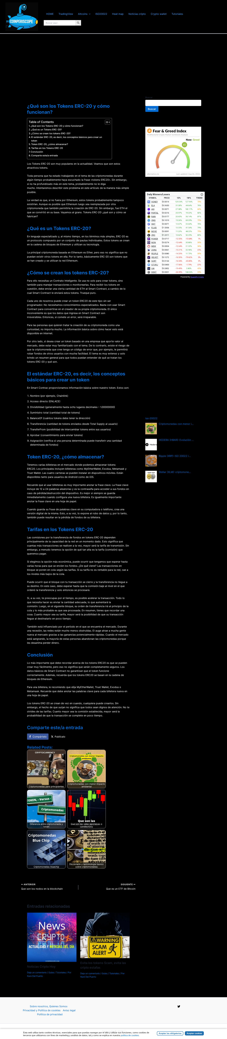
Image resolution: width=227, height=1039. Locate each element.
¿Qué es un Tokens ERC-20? (46, 129)
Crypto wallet (159, 13)
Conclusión (37, 151)
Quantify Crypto (197, 277)
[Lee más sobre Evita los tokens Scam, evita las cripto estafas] (105, 935)
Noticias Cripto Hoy (41, 966)
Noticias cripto (137, 13)
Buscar (148, 97)
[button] (88, 14)
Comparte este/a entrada (44, 155)
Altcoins (82, 13)
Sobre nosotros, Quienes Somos (48, 1006)
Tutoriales (177, 13)
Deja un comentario (36, 972)
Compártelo (40, 736)
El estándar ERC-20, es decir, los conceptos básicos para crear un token (66, 139)
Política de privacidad (50, 1014)
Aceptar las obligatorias (170, 1033)
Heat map (118, 13)
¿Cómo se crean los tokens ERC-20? (51, 133)
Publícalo (60, 736)
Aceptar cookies (194, 1033)
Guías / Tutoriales (57, 972)
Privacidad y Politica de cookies (41, 1010)
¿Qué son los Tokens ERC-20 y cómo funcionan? (57, 126)
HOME (50, 13)
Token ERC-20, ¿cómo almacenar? (49, 144)
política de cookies (130, 1035)
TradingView (66, 13)
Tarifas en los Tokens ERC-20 (47, 148)
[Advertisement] (113, 57)
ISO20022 (101, 13)
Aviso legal (69, 1010)
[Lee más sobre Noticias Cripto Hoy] (51, 937)
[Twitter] (178, 1006)
